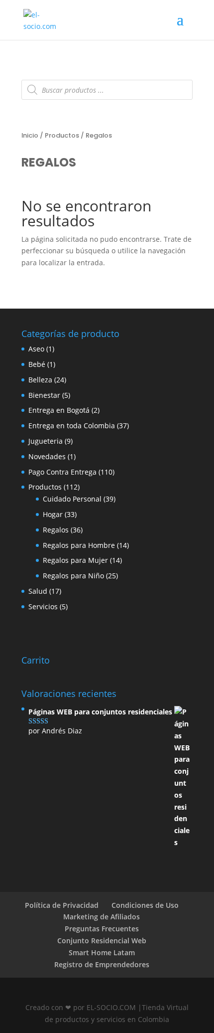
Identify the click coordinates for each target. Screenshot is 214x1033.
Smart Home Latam (102, 952)
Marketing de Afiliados (101, 916)
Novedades (47, 456)
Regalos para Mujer (75, 560)
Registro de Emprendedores (101, 964)
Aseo (36, 348)
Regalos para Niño (73, 575)
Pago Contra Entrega (62, 472)
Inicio (29, 135)
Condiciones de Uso (145, 905)
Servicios (43, 606)
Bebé (36, 364)
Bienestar (44, 395)
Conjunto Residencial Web (101, 940)
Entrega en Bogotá (59, 410)
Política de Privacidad (62, 905)
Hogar (53, 514)
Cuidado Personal (72, 499)
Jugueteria (45, 441)
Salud (37, 591)
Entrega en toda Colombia (71, 425)
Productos (62, 135)
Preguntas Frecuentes (102, 928)
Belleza (40, 379)
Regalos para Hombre (79, 545)
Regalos (56, 529)
